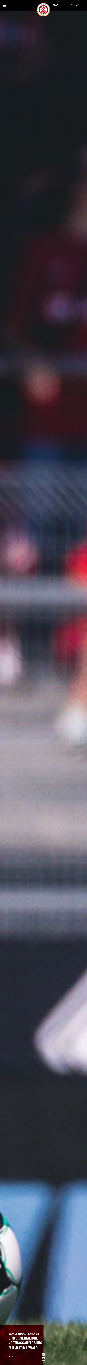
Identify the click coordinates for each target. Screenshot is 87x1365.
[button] (4, 5)
